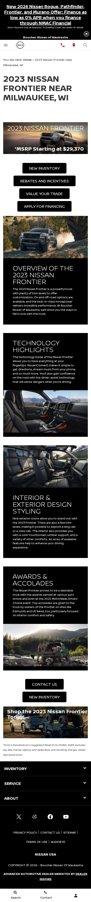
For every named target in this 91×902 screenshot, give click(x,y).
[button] (86, 33)
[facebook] (50, 816)
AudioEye (58, 842)
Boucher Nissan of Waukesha (61, 865)
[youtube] (65, 816)
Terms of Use (36, 842)
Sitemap (69, 832)
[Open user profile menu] (76, 895)
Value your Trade (44, 193)
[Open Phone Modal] (62, 45)
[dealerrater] (34, 816)
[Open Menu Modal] (5, 45)
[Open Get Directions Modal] (74, 45)
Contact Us (44, 684)
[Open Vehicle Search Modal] (85, 45)
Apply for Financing (44, 206)
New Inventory (44, 168)
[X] (18, 816)
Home (27, 60)
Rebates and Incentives (44, 180)
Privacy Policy (25, 832)
